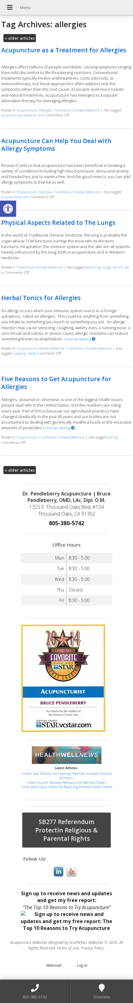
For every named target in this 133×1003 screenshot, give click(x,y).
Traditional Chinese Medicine (76, 109)
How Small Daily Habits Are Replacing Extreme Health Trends (67, 787)
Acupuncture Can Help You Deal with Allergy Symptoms (56, 145)
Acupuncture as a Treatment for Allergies (63, 50)
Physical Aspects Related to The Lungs (58, 222)
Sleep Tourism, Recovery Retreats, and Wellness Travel (66, 782)
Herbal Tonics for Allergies (41, 298)
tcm (41, 114)
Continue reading (77, 338)
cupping (19, 353)
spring (112, 436)
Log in (82, 965)
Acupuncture (26, 109)
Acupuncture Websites (28, 942)
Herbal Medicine (51, 348)
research (29, 114)
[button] (8, 209)
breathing (93, 266)
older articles (20, 38)
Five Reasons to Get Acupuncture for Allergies (56, 383)
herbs (32, 353)
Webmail (53, 965)
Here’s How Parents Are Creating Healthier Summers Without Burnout (67, 775)
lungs (106, 266)
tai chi (117, 266)
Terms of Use (68, 948)
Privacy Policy (92, 948)
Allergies (45, 109)
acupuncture (11, 114)
